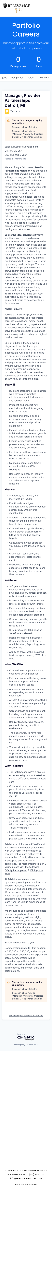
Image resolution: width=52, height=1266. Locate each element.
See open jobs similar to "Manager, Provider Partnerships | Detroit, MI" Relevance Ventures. (28, 134)
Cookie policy (33, 1045)
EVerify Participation (16, 870)
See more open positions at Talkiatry (26, 1015)
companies (17, 77)
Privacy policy (19, 1045)
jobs (4, 77)
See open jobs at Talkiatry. (24, 127)
